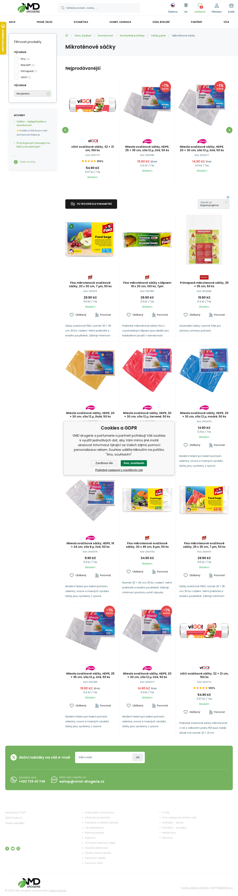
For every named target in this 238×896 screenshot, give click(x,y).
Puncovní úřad (94, 863)
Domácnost (105, 35)
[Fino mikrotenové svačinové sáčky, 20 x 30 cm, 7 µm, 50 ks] (90, 240)
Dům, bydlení (83, 35)
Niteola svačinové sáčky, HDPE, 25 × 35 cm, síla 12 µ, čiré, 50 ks (147, 148)
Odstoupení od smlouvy (99, 812)
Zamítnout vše (104, 463)
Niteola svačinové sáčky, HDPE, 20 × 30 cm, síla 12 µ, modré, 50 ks (204, 414)
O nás (166, 812)
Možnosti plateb (94, 832)
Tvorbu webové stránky (195, 888)
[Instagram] (18, 848)
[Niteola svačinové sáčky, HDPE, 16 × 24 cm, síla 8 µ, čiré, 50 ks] (90, 500)
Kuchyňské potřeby (132, 35)
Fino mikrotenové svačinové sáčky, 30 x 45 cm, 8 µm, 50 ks (147, 545)
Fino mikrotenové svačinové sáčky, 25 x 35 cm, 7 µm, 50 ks (204, 545)
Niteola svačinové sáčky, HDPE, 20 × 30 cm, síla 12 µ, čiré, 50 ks (202, 148)
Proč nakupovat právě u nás (179, 817)
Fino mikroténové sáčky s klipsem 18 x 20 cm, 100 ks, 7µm (147, 284)
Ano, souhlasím (134, 463)
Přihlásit (137, 757)
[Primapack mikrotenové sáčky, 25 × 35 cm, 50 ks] (204, 240)
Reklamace (169, 832)
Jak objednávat (94, 827)
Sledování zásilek (95, 858)
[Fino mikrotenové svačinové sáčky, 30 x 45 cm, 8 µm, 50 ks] (147, 500)
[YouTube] (13, 848)
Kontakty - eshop (172, 822)
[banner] (29, 8)
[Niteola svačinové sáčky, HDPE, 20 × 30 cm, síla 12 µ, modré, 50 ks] (204, 370)
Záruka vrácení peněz (98, 853)
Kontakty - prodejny (174, 827)
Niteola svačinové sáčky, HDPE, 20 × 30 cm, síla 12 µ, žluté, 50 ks (90, 414)
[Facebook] (7, 848)
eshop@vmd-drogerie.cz (81, 781)
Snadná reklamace (96, 848)
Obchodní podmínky (97, 817)
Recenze (167, 837)
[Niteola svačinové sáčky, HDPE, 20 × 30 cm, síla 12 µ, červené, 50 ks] (147, 370)
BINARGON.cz (225, 888)
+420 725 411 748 (32, 781)
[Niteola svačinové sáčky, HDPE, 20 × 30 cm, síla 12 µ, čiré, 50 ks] (202, 105)
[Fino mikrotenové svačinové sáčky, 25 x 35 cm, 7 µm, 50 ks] (204, 500)
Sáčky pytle (158, 35)
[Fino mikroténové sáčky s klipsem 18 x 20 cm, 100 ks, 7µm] (147, 240)
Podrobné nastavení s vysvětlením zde (119, 470)
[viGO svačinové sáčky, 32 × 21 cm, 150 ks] (92, 105)
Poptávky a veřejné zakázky (101, 822)
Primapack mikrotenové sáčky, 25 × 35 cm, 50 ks (204, 284)
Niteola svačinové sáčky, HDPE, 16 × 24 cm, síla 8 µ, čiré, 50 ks (90, 545)
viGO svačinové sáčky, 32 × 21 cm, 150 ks (92, 148)
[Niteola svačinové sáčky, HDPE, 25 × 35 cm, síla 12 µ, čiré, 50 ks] (147, 105)
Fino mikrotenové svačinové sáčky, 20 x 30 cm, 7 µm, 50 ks (90, 284)
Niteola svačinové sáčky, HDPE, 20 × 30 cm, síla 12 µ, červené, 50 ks (147, 414)
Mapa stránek (58, 890)
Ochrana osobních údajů (100, 843)
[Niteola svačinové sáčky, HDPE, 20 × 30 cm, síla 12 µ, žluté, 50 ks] (90, 370)
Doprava (90, 837)
